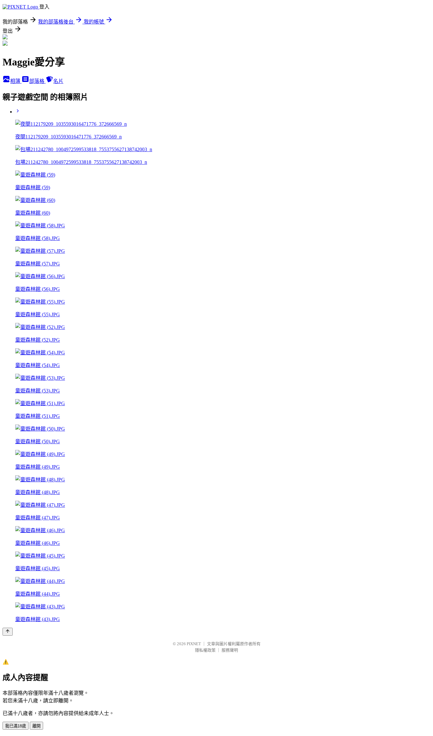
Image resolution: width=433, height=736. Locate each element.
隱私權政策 (205, 650)
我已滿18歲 (15, 726)
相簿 (16, 81)
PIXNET (194, 643)
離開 (36, 726)
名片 (58, 81)
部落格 (37, 81)
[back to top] (8, 632)
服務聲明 (230, 650)
